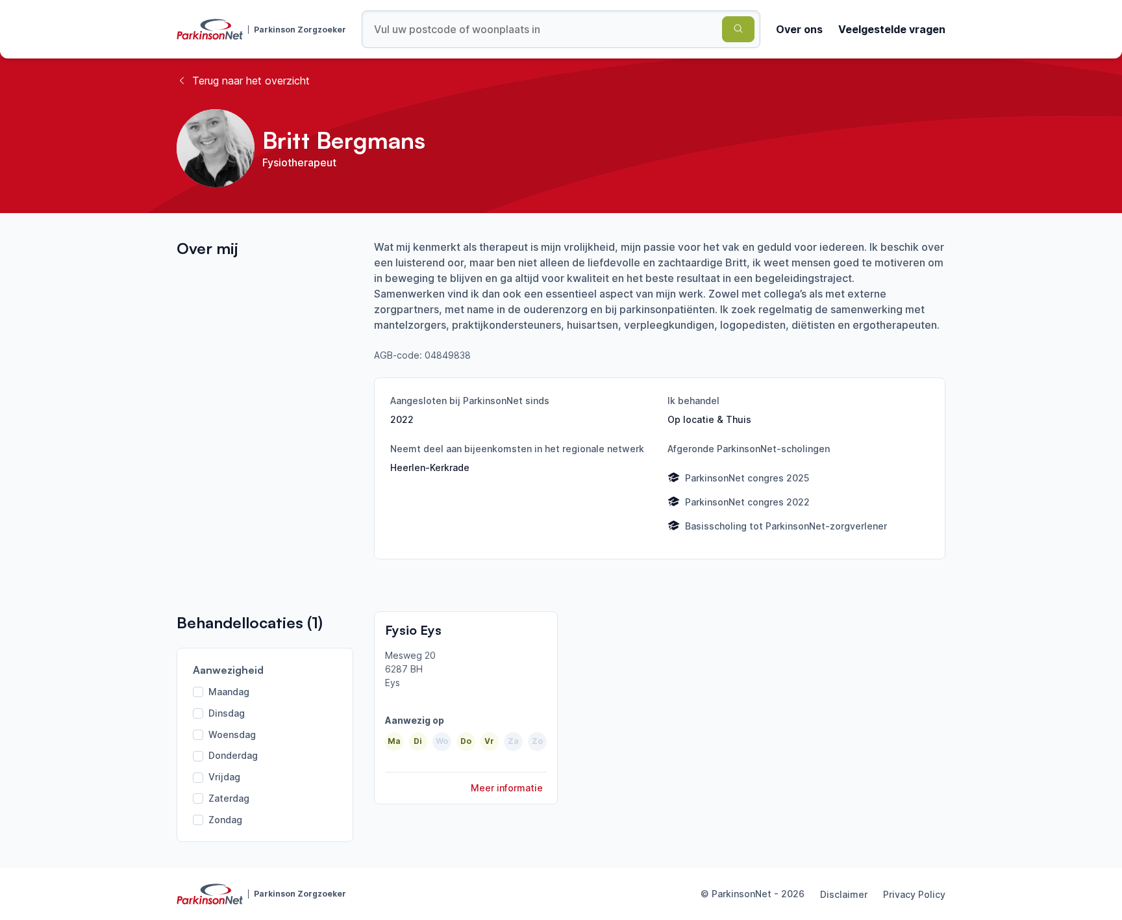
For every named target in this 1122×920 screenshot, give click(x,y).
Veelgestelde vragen (891, 29)
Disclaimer (843, 894)
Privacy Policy (914, 894)
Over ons (799, 29)
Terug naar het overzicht (251, 80)
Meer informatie (507, 787)
